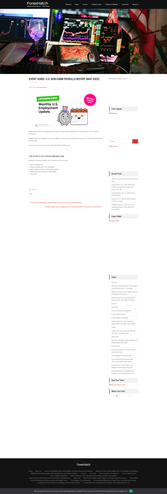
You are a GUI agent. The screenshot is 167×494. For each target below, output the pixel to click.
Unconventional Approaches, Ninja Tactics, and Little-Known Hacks (122, 360)
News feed (115, 337)
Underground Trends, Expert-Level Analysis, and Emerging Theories (122, 366)
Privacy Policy (116, 346)
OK (131, 491)
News (77, 4)
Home (113, 327)
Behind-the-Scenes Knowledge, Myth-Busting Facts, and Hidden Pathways (123, 299)
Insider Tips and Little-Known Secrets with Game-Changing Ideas (123, 332)
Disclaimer (115, 307)
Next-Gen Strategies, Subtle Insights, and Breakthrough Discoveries (124, 341)
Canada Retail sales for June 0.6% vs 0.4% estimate (123, 194)
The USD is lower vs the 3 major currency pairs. (125, 180)
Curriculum (125, 4)
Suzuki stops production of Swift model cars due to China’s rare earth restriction (55, 202)
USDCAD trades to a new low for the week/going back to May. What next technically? (123, 207)
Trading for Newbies (111, 4)
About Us (135, 4)
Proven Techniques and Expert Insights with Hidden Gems (124, 351)
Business (68, 4)
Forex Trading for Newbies (120, 318)
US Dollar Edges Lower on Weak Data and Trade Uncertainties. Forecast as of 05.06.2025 (74, 207)
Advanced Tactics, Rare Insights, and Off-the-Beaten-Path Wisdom (125, 293)
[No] (165, 491)
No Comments (42, 87)
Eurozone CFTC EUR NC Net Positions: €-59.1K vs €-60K (124, 200)
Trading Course (96, 4)
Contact (114, 303)
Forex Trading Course (118, 314)
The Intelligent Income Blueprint (122, 356)
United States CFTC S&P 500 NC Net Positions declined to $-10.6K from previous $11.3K (123, 187)
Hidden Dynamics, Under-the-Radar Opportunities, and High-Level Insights (123, 323)
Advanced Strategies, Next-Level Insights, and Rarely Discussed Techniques (125, 287)
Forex (30, 194)
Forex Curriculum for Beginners (121, 311)
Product (85, 4)
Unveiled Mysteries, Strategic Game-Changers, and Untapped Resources (123, 372)
